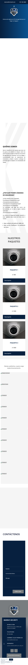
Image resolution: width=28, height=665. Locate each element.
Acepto (11, 659)
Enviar (18, 591)
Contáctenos (14, 655)
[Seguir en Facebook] (12, 650)
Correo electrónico (15, 637)
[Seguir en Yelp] (16, 650)
